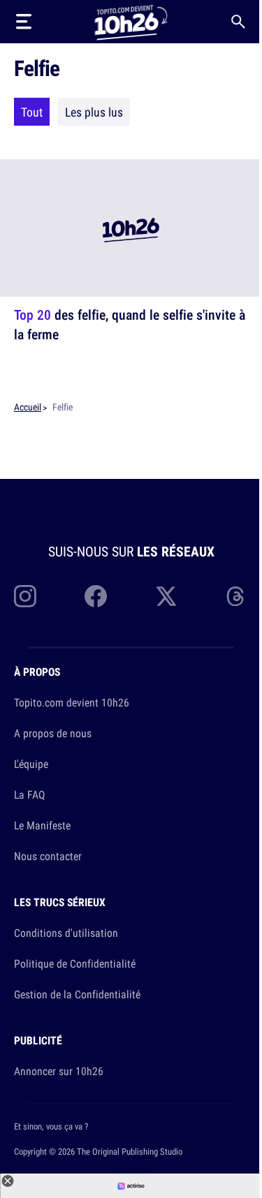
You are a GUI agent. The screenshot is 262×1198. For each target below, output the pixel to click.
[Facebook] (96, 596)
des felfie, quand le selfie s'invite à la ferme (129, 324)
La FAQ (29, 794)
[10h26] (131, 21)
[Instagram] (25, 596)
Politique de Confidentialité (75, 963)
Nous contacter (48, 856)
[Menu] (23, 21)
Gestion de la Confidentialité (77, 994)
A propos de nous (53, 733)
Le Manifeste (42, 825)
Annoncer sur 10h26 (58, 1071)
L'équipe (31, 763)
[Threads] (237, 596)
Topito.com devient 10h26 (71, 702)
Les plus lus (94, 111)
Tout (32, 111)
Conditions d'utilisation (66, 932)
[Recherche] (238, 21)
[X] (166, 596)
